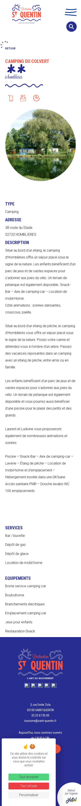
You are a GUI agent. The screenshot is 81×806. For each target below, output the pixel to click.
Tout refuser (28, 786)
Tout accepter (29, 777)
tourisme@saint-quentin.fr (40, 721)
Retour (10, 48)
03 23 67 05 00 (40, 715)
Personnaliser (28, 795)
